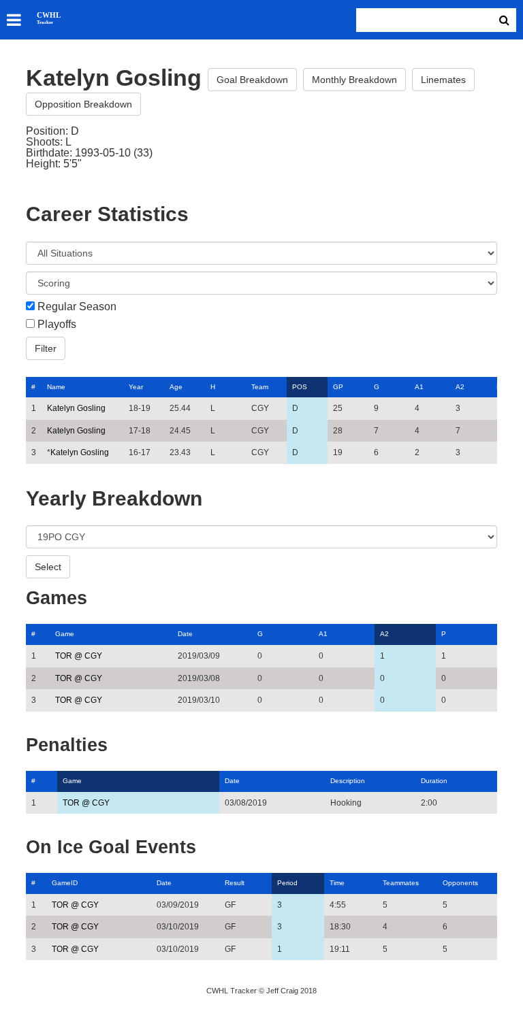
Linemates (443, 79)
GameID (65, 883)
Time (337, 883)
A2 (460, 387)
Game (64, 634)
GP (338, 387)
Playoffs (56, 324)
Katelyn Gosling (76, 408)
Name (56, 387)
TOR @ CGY (78, 656)
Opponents (460, 883)
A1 (419, 387)
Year (136, 387)
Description (347, 780)
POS (299, 387)
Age (176, 387)
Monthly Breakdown (354, 79)
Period (287, 883)
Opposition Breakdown (83, 104)
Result (234, 883)
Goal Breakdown (252, 79)
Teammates (401, 883)
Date (185, 634)
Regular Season (76, 306)
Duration (434, 780)
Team (259, 387)
